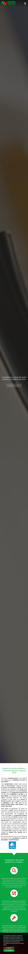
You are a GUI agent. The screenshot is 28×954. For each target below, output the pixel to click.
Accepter (10, 950)
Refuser (10, 948)
